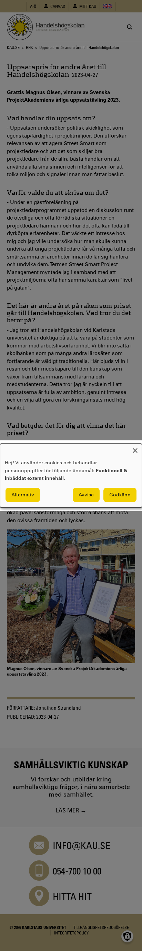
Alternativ (22, 495)
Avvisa (86, 495)
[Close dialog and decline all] (135, 448)
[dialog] (71, 475)
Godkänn (120, 495)
